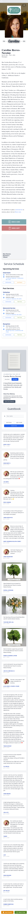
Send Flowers (19, 282)
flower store (18, 212)
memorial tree (19, 209)
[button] (14, 572)
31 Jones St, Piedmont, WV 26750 (13, 299)
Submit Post (14, 425)
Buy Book (15, 379)
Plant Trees (19, 301)
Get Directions (8, 282)
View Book (7, 379)
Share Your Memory (9, 401)
